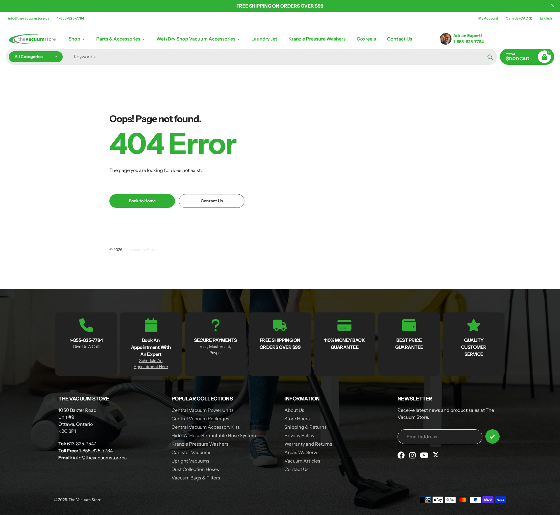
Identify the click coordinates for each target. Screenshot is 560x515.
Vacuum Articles (302, 461)
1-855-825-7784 (70, 18)
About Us (294, 410)
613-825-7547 (81, 444)
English (546, 18)
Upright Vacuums (190, 461)
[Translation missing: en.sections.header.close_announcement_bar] (553, 6)
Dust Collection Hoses (195, 469)
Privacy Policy (299, 435)
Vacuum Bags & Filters (196, 478)
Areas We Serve (301, 452)
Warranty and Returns (308, 444)
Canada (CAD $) (519, 18)
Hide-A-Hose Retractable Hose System (214, 435)
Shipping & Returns (305, 427)
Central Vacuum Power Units (203, 410)
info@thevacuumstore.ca (29, 18)
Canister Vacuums (191, 452)
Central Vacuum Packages (200, 418)
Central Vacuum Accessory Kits (206, 427)
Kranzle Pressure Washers (200, 444)
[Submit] (492, 436)
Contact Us (296, 469)
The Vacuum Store (140, 249)
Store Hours (297, 418)
